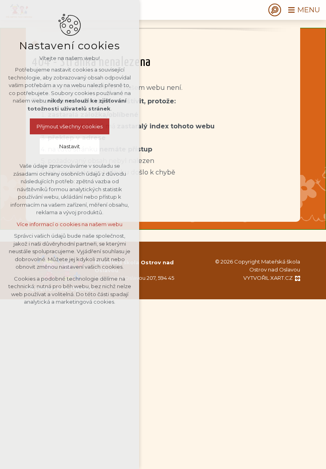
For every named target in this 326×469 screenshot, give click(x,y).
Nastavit (69, 146)
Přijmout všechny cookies (70, 126)
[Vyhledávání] (274, 10)
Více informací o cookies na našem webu (69, 224)
